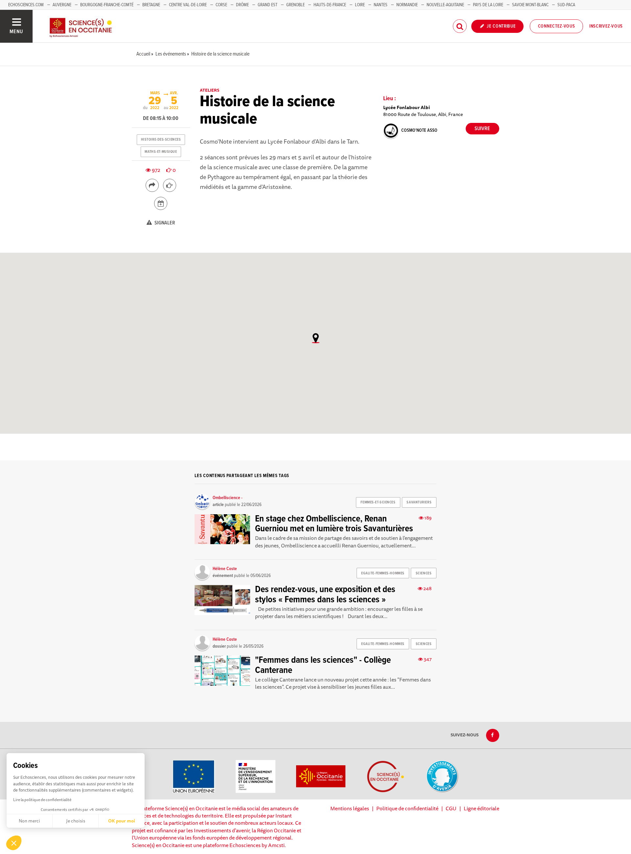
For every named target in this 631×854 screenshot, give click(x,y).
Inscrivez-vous (606, 26)
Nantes (380, 5)
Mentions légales (349, 808)
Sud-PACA (566, 5)
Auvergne (62, 5)
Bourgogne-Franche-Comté (106, 5)
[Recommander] (169, 185)
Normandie (407, 5)
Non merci (29, 820)
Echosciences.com (26, 5)
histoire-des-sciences (161, 139)
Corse (221, 5)
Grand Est (267, 5)
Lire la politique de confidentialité (42, 799)
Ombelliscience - (228, 498)
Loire (360, 5)
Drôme (242, 5)
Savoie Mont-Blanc (530, 5)
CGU (451, 808)
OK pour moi (121, 820)
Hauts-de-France (330, 5)
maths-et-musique (161, 152)
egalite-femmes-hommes (383, 573)
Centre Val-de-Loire (188, 5)
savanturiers (419, 502)
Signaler (164, 222)
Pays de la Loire (488, 5)
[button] (14, 843)
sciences (424, 573)
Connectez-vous (556, 26)
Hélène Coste (225, 569)
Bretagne (151, 5)
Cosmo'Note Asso (419, 130)
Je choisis (75, 820)
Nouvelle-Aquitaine (445, 5)
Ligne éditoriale (481, 808)
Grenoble (296, 5)
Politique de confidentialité (407, 808)
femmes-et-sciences (378, 502)
